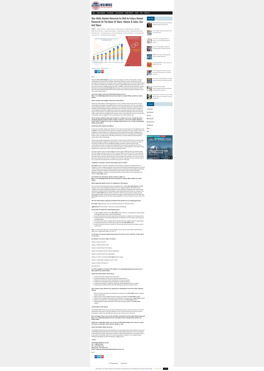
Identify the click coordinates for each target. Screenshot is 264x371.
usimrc (98, 68)
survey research (95, 35)
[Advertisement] (158, 171)
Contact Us (147, 13)
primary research (95, 33)
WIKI (141, 13)
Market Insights (129, 13)
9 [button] (157, 158)
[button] (169, 157)
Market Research (101, 13)
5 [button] (153, 158)
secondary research (139, 33)
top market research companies (108, 35)
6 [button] (154, 158)
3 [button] (150, 158)
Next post (123, 363)
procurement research (106, 33)
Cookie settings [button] (157, 368)
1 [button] (148, 158)
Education (149, 115)
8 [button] (156, 158)
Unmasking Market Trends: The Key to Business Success (159, 152)
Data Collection (119, 13)
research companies (117, 33)
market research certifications (132, 29)
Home (93, 13)
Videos (136, 13)
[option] (160, 147)
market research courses (97, 31)
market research (120, 29)
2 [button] (149, 158)
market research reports (111, 31)
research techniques (128, 33)
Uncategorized (150, 125)
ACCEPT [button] (165, 368)
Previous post (114, 363)
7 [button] (155, 158)
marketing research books (136, 31)
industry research (111, 29)
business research (101, 29)
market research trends (123, 31)
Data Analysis (110, 13)
